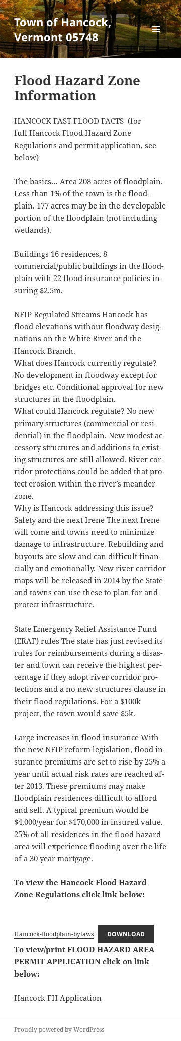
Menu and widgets (156, 39)
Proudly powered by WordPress (59, 1029)
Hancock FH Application (58, 998)
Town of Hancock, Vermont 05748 (62, 29)
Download (126, 934)
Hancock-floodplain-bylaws (54, 934)
